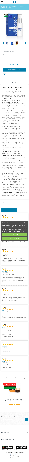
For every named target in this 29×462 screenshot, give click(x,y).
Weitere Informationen (7, 231)
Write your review (9, 210)
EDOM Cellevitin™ (21, 48)
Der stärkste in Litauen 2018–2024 (14, 452)
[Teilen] (4, 74)
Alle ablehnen (14, 238)
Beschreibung (15, 82)
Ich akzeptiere (14, 234)
